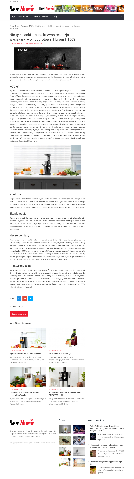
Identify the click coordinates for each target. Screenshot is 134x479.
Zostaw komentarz (19, 314)
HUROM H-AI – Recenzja (60, 353)
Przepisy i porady (40, 17)
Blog (55, 17)
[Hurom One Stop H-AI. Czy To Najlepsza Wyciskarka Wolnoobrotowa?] (81, 8)
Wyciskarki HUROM (20, 17)
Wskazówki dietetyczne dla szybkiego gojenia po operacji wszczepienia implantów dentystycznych (107, 428)
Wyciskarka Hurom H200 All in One (25, 353)
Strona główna (14, 26)
